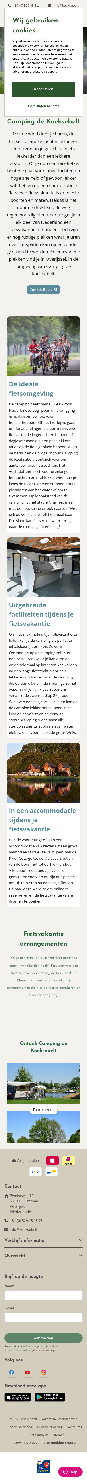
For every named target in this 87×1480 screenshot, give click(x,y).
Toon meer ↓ (44, 1109)
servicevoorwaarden (17, 1350)
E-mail (9, 1308)
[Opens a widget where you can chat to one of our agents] (70, 1472)
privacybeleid (45, 1346)
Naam (9, 1286)
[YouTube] (27, 1372)
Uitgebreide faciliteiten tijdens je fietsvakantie (41, 614)
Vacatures (74, 1427)
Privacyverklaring (50, 1427)
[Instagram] (43, 1372)
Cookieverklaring (20, 1427)
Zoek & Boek (41, 289)
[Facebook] (11, 1372)
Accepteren (43, 89)
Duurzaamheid (36, 1435)
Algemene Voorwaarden (60, 1419)
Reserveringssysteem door (43, 1442)
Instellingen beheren (43, 106)
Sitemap (58, 1435)
